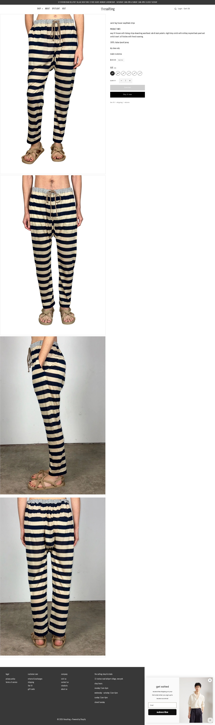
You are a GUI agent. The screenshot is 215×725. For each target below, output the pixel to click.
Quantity (113, 81)
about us (64, 689)
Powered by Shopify (79, 720)
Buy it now (127, 94)
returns (127, 102)
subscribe (162, 712)
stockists (64, 686)
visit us (63, 679)
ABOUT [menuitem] (47, 9)
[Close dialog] (210, 680)
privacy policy (10, 679)
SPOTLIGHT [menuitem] (56, 9)
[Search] (175, 9)
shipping (120, 102)
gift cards (31, 689)
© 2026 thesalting (64, 720)
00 (117, 73)
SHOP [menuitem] (39, 9)
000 (112, 73)
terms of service (11, 682)
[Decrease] (121, 81)
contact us (65, 682)
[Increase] (130, 81)
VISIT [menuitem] (64, 9)
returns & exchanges (35, 679)
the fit (112, 102)
